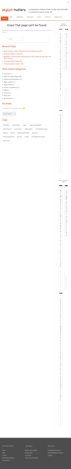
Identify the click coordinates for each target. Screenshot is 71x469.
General (6, 74)
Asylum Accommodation (11, 79)
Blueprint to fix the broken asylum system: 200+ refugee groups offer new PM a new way (27, 57)
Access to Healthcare (10, 87)
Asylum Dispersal (7, 129)
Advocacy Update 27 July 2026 (13, 54)
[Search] (19, 39)
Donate (4, 18)
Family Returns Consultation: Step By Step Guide (60, 62)
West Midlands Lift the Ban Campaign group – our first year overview (60, 228)
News (11, 17)
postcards (19, 136)
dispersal (5, 133)
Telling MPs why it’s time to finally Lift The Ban (66, 213)
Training (50, 455)
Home (4, 450)
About (39, 17)
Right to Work (8, 82)
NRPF (5, 90)
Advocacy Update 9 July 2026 (13, 61)
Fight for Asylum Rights (11, 76)
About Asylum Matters (8, 458)
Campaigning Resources (54, 450)
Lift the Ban (28, 455)
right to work (6, 140)
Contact (48, 17)
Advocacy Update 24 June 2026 (13, 64)
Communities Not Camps (41, 129)
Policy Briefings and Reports (55, 453)
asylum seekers (18, 129)
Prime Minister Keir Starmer (38, 136)
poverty (27, 136)
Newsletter (58, 17)
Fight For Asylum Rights (23, 133)
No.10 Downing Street (8, 136)
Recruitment (8, 98)
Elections (12, 133)
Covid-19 (6, 93)
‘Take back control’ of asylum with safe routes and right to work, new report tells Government (60, 349)
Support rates (29, 453)
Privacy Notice (6, 460)
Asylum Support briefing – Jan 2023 (60, 133)
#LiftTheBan (6, 125)
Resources (30, 17)
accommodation (16, 125)
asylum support (28, 129)
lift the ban (34, 133)
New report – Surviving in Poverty (66, 51)
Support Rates (8, 84)
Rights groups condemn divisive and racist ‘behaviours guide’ (23, 51)
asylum (25, 125)
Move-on (6, 95)
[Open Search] (68, 2)
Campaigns (19, 17)
